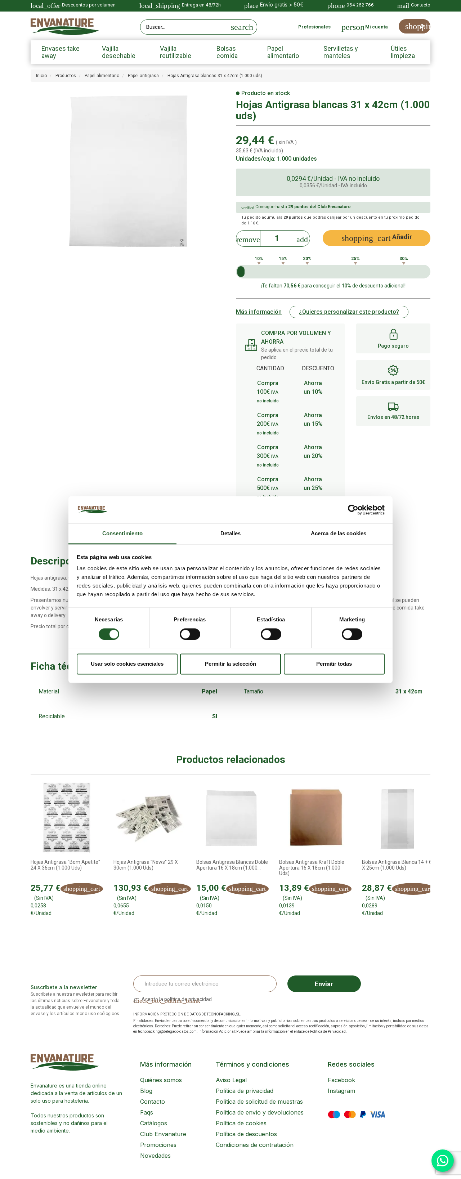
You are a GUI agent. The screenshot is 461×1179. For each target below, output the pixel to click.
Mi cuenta (376, 27)
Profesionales (314, 27)
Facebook (341, 1080)
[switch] (190, 634)
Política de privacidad (244, 1090)
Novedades (155, 1155)
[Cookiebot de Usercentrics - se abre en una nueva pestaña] (353, 509)
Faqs (146, 1112)
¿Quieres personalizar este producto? (349, 311)
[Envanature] (65, 26)
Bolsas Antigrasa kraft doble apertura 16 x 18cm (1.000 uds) (311, 867)
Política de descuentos (246, 1134)
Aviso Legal (231, 1080)
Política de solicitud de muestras (259, 1101)
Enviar (324, 984)
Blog (146, 1090)
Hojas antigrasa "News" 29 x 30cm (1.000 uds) (145, 864)
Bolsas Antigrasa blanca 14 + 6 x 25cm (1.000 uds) (397, 864)
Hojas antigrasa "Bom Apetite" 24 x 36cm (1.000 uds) (65, 864)
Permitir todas (334, 664)
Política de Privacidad (328, 1031)
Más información (259, 311)
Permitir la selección (230, 664)
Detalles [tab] (230, 534)
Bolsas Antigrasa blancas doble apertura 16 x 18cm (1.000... (232, 864)
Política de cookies (241, 1123)
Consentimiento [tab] (122, 534)
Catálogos (153, 1123)
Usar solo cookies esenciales (127, 664)
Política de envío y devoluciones (260, 1112)
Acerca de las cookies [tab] (338, 534)
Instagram (341, 1090)
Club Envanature (163, 1134)
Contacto (152, 1101)
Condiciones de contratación (255, 1144)
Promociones (158, 1144)
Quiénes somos (161, 1080)
